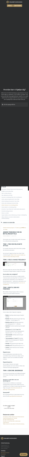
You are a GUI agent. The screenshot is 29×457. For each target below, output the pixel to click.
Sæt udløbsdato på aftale (7, 195)
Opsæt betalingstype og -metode (10, 418)
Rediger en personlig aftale (7, 191)
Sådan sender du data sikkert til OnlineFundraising (13, 423)
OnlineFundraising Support (8, 227)
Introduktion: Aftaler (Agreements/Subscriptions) (12, 189)
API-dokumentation (5, 452)
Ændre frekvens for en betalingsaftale (10, 205)
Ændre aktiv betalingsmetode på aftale (10, 203)
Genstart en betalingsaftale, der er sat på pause (12, 197)
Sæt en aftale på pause (6, 193)
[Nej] (9, 406)
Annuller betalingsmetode (7, 211)
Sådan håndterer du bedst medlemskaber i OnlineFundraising (11, 217)
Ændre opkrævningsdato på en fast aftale (10, 199)
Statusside (3, 454)
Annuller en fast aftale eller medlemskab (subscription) (13, 209)
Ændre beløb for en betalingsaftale (9, 207)
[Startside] (14, 2)
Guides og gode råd (9, 222)
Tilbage (24, 227)
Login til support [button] (17, 5)
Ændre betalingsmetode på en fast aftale (10, 201)
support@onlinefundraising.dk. (15, 396)
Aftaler (5, 229)
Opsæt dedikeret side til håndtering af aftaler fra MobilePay (14, 215)
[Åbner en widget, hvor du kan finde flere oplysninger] (24, 454)
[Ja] (8, 406)
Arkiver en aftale (5, 213)
